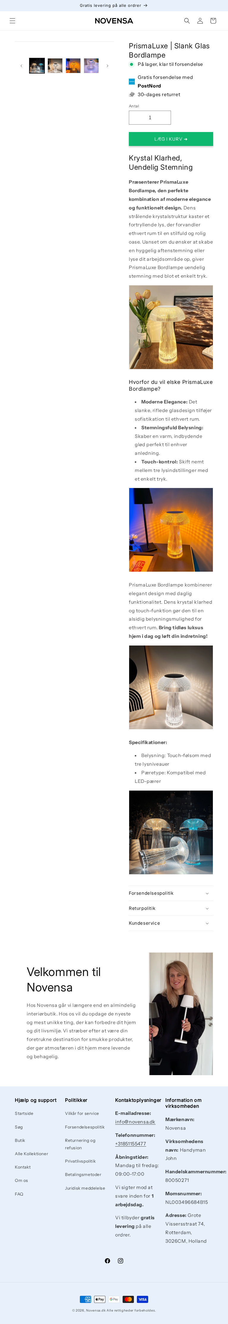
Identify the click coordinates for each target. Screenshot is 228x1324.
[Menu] (12, 20)
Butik (20, 1140)
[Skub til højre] (107, 65)
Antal (134, 106)
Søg (19, 1127)
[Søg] (187, 20)
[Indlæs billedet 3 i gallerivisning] (73, 65)
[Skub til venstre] (21, 65)
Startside (24, 1113)
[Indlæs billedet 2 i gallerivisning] (55, 65)
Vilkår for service (82, 1113)
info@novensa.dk (135, 1122)
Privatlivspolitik (80, 1161)
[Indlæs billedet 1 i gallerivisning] (37, 65)
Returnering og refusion (80, 1144)
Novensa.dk (96, 1310)
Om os (21, 1180)
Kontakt (23, 1167)
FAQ (19, 1194)
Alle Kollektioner (31, 1153)
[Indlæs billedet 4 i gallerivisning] (91, 65)
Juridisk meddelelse (85, 1188)
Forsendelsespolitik (84, 1127)
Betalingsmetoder (83, 1174)
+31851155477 (130, 1144)
